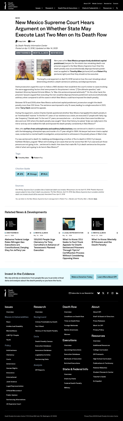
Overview (10, 312)
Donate (115, 3)
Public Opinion (11, 395)
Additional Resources (101, 345)
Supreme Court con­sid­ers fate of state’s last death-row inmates (45, 190)
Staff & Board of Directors (103, 316)
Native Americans (71, 330)
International (11, 377)
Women (67, 334)
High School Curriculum (102, 359)
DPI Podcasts (98, 354)
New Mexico (57, 53)
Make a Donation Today (82, 277)
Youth (8, 340)
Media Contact (97, 3)
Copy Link (22, 41)
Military (67, 388)
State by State (70, 379)
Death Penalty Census (44, 341)
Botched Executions (72, 363)
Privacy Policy (98, 330)
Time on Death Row (72, 321)
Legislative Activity (42, 355)
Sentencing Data (42, 359)
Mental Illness (40, 53)
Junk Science (11, 382)
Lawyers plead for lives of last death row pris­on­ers (32, 192)
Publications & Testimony (103, 363)
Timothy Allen (23, 158)
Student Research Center (103, 372)
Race (8, 322)
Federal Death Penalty (73, 383)
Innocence (10, 373)
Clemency (10, 355)
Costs (8, 359)
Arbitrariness (23, 53)
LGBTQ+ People (12, 335)
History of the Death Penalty (46, 331)
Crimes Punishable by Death (46, 322)
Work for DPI (98, 325)
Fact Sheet (39, 326)
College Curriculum (100, 350)
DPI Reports (40, 370)
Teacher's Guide (99, 377)
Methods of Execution (72, 359)
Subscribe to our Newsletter (82, 293)
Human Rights (11, 368)
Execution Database (43, 346)
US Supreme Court (13, 404)
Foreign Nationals (71, 325)
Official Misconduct (14, 391)
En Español (97, 381)
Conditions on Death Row (74, 316)
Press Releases (99, 321)
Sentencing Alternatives (15, 400)
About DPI (87, 3)
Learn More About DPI (107, 277)
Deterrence (10, 364)
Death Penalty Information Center (32, 45)
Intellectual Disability (14, 326)
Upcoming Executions (72, 350)
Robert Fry (38, 158)
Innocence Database (43, 350)
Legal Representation (14, 386)
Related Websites (100, 368)
